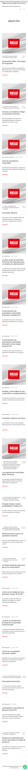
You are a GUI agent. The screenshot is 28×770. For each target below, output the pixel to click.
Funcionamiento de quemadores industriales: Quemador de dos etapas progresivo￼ (11, 343)
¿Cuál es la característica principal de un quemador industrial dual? (11, 623)
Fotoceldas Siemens (9, 213)
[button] (20, 9)
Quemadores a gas (7, 56)
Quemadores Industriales (13, 108)
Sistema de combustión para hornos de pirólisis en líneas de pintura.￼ (13, 740)
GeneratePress (15, 767)
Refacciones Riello (16, 529)
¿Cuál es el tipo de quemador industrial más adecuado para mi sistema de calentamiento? (13, 262)
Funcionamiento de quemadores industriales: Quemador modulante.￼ (11, 313)
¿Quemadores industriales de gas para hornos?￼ (13, 709)
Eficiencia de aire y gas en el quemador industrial (12, 535)
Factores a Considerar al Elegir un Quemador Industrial (13, 113)
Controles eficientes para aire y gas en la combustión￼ (13, 566)
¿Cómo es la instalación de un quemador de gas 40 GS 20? (13, 593)
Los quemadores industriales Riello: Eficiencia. (13, 473)
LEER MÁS (5, 75)
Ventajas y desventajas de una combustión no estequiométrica (14, 392)
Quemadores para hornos (14, 465)
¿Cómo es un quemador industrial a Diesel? (11, 652)
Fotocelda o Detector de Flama (13, 418)
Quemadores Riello (12, 57)
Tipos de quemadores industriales (10, 162)
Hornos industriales (7, 497)
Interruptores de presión (11, 681)
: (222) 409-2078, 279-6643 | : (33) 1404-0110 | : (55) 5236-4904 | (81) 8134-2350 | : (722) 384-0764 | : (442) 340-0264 (14, 3)
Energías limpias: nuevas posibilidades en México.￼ (12, 505)
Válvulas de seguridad (11, 468)
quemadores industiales (8, 157)
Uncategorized (6, 256)
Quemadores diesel (7, 498)
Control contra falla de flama (9, 206)
